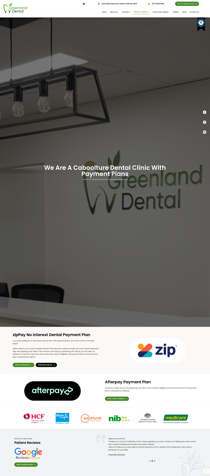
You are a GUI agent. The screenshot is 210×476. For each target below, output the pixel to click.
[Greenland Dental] (15, 7)
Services (125, 12)
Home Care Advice (160, 12)
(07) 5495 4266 (158, 4)
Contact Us (194, 12)
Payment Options (141, 12)
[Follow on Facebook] (204, 112)
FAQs (184, 12)
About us (113, 12)
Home (104, 12)
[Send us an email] (204, 132)
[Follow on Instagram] (204, 122)
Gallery (176, 12)
